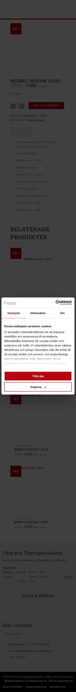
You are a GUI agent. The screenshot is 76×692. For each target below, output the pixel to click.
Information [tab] (38, 312)
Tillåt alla (38, 376)
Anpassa (36, 387)
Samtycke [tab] (13, 312)
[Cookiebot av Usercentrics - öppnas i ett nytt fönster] (55, 302)
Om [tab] (62, 312)
